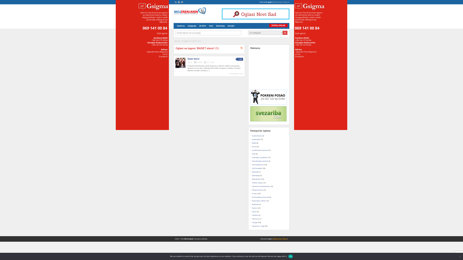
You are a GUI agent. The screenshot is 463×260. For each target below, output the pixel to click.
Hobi (253, 154)
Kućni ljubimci (257, 165)
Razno (254, 208)
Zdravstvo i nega (258, 226)
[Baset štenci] (180, 67)
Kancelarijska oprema (260, 161)
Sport (254, 212)
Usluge (254, 222)
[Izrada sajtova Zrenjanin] (268, 104)
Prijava (285, 2)
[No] (460, 256)
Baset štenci (193, 58)
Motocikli (255, 172)
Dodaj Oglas (278, 25)
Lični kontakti (257, 168)
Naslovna (181, 26)
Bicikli (254, 143)
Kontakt (231, 26)
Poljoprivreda (257, 190)
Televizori (255, 219)
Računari (255, 204)
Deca (254, 147)
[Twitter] (182, 2)
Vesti (211, 26)
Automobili (256, 139)
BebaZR (199, 62)
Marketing (220, 26)
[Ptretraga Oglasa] (285, 33)
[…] (208, 70)
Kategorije (192, 26)
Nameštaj (255, 175)
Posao (254, 193)
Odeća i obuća (257, 183)
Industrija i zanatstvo (259, 157)
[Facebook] (179, 2)
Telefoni (255, 215)
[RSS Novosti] (176, 2)
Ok (290, 256)
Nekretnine (256, 179)
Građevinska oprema (260, 150)
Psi (191, 62)
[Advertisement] (268, 71)
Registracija (277, 2)
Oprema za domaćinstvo (261, 186)
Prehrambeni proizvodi (260, 197)
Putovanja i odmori (259, 201)
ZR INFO (202, 26)
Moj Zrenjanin (188, 239)
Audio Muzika (257, 136)
